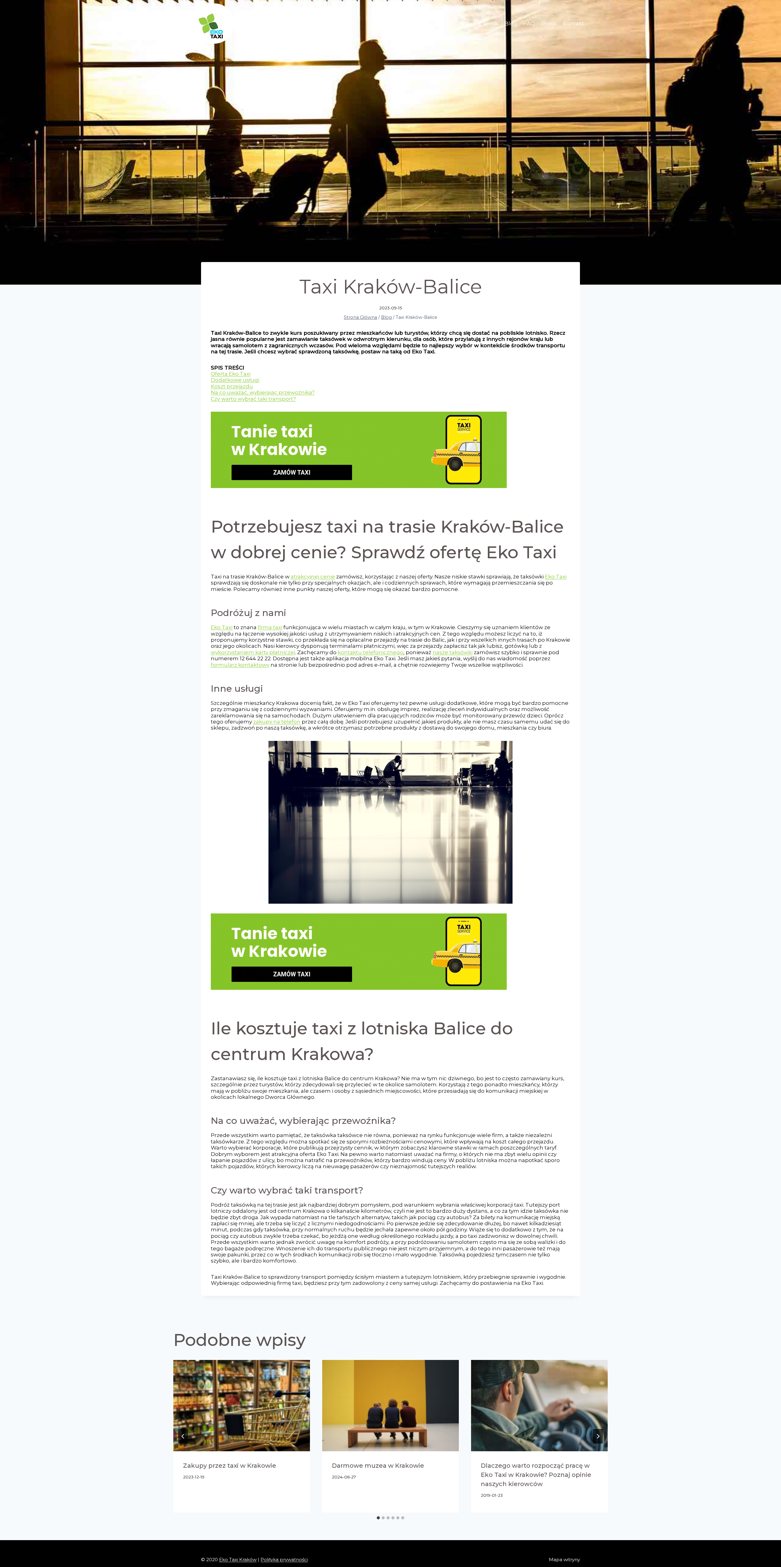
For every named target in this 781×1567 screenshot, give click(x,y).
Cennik (488, 23)
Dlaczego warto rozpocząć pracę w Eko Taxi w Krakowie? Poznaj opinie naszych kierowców (536, 1475)
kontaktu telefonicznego (370, 652)
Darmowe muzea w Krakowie (378, 1465)
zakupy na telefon (277, 722)
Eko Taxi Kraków (238, 1559)
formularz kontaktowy (240, 665)
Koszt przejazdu (232, 386)
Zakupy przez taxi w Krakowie (229, 1465)
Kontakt (573, 23)
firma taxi (270, 627)
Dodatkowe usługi (235, 380)
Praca (549, 23)
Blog (511, 23)
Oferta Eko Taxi (230, 374)
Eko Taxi (556, 577)
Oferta (463, 23)
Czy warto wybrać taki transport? (253, 399)
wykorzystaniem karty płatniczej (253, 652)
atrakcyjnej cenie (313, 577)
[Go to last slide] (183, 1436)
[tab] (378, 1517)
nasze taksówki (453, 652)
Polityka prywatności (284, 1559)
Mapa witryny (564, 1559)
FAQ (529, 23)
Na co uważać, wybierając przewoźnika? (263, 392)
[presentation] (241, 1405)
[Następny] (598, 1436)
